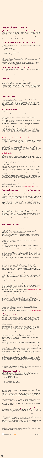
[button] (41, 1)
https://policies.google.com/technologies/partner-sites (28, 137)
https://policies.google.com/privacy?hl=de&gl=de (9, 137)
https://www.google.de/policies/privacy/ (12, 220)
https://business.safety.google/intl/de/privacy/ (29, 136)
